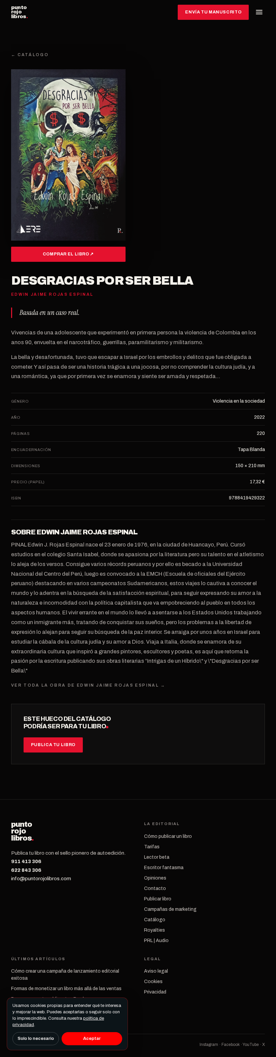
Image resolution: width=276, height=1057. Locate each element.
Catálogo (154, 919)
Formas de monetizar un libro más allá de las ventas (66, 988)
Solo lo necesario (36, 1038)
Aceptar (92, 1038)
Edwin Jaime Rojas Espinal (86, 532)
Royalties (154, 930)
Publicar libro (157, 898)
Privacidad (155, 991)
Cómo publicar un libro (168, 836)
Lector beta (156, 857)
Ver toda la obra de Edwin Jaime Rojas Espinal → (88, 685)
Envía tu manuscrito (213, 12)
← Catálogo (29, 54)
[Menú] (259, 12)
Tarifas (152, 846)
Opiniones (155, 878)
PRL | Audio (156, 940)
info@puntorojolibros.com (41, 878)
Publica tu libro (53, 744)
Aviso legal (156, 971)
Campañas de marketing (170, 909)
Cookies (153, 981)
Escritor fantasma (163, 867)
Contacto (155, 888)
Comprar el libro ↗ (68, 254)
